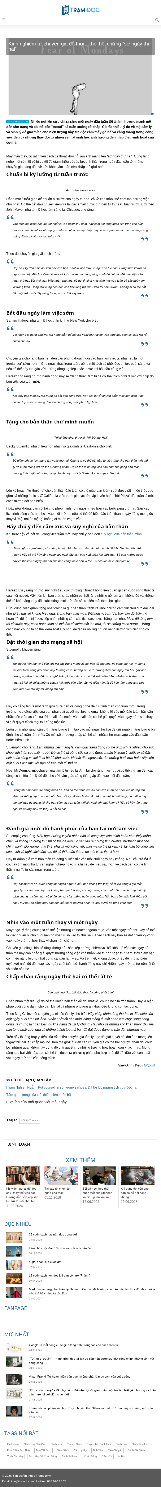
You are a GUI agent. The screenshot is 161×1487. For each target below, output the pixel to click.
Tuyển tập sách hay (99, 1444)
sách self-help (70, 1456)
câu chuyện (115, 1450)
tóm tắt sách (43, 1450)
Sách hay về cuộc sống (43, 1456)
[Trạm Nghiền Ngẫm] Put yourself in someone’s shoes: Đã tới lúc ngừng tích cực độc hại (71, 1087)
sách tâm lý (139, 1444)
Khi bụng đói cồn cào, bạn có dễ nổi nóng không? (135, 1193)
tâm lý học (81, 1450)
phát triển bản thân (19, 1450)
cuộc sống (90, 1456)
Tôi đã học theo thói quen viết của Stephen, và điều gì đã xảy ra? (98, 1193)
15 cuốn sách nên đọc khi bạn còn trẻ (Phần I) (59, 1275)
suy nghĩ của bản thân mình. (122, 534)
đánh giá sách (136, 1450)
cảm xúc (107, 1456)
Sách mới (56, 1444)
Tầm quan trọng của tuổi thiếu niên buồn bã (38, 1095)
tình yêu (98, 1450)
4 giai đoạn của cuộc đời (45, 1261)
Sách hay (121, 1444)
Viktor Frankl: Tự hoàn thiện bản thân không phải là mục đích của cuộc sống (79, 1376)
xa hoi (121, 1456)
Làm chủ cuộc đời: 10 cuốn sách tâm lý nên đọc (60, 1248)
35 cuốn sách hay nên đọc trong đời (53, 1234)
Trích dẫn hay (15, 1456)
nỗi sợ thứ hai (30, 1120)
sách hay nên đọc (35, 1444)
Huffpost (148, 1065)
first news (13, 1444)
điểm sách (62, 1450)
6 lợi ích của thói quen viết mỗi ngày (36, 1102)
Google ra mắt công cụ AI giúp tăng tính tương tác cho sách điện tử (73, 1345)
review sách (74, 1444)
